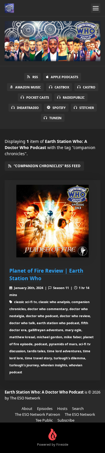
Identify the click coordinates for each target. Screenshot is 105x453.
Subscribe (65, 420)
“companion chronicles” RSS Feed (47, 165)
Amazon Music (28, 87)
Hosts (62, 408)
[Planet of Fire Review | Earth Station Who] (52, 221)
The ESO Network (80, 414)
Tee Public (44, 420)
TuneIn (55, 118)
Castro (89, 87)
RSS (35, 77)
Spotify (59, 107)
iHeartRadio (28, 107)
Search (78, 408)
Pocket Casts (37, 97)
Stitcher (86, 107)
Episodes (44, 408)
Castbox (62, 87)
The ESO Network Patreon (37, 414)
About (27, 408)
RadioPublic (74, 97)
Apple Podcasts (64, 77)
